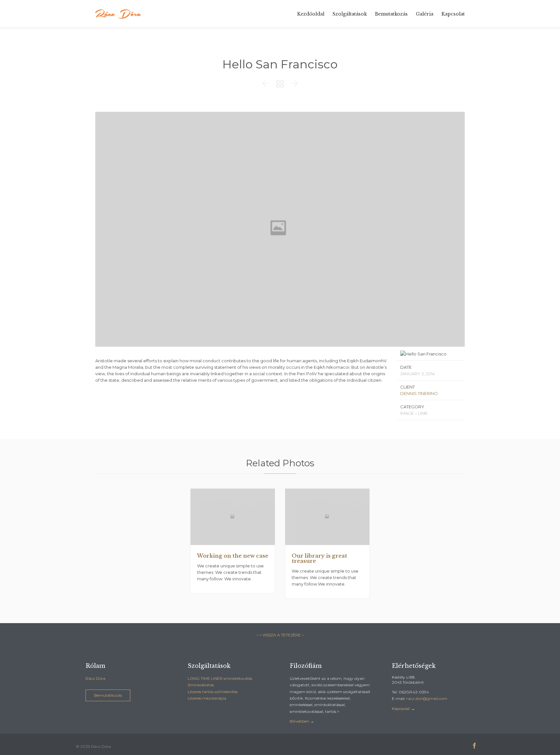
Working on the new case (232, 555)
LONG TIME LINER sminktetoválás (220, 678)
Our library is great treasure (319, 558)
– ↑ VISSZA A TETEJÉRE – (280, 635)
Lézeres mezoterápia (207, 698)
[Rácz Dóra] (118, 14)
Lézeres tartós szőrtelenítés (213, 691)
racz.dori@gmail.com (426, 698)
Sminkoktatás (201, 684)
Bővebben (299, 721)
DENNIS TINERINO (419, 393)
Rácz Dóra (95, 678)
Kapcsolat (401, 708)
